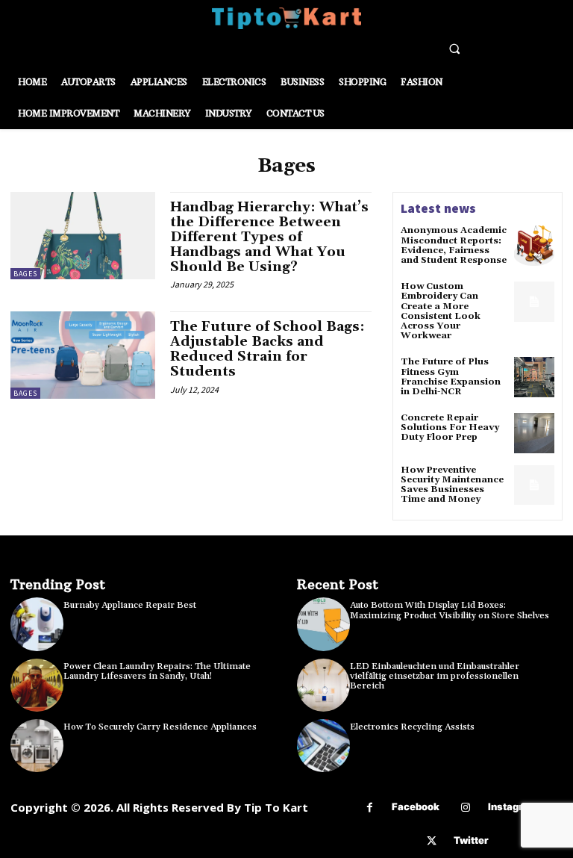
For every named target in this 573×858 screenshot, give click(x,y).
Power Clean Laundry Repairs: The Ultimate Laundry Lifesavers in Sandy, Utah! (157, 671)
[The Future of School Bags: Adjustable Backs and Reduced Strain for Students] (82, 354)
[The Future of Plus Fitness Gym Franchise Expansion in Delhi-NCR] (534, 377)
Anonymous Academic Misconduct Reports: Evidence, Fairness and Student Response (454, 245)
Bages (25, 274)
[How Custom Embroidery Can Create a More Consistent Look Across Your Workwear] (534, 302)
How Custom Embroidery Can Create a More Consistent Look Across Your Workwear (440, 311)
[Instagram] (466, 808)
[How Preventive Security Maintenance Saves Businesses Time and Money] (534, 485)
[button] (454, 48)
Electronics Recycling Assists (412, 727)
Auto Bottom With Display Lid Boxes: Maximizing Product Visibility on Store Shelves (449, 610)
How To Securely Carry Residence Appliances (160, 727)
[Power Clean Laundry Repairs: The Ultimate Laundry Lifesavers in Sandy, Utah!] (36, 685)
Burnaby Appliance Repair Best (129, 605)
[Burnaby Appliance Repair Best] (36, 623)
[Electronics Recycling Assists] (323, 745)
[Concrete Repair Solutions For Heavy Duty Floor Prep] (534, 433)
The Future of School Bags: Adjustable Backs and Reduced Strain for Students (267, 348)
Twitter (471, 840)
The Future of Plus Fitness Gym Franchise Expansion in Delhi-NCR (451, 376)
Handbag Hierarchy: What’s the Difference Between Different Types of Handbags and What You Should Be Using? (269, 237)
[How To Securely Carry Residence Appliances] (36, 745)
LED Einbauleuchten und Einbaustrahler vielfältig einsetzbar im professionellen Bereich (434, 676)
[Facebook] (370, 808)
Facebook (415, 806)
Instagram (513, 806)
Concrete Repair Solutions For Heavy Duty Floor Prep (450, 427)
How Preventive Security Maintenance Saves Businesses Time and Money (452, 485)
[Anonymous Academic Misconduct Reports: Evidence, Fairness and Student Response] (534, 246)
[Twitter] (432, 841)
